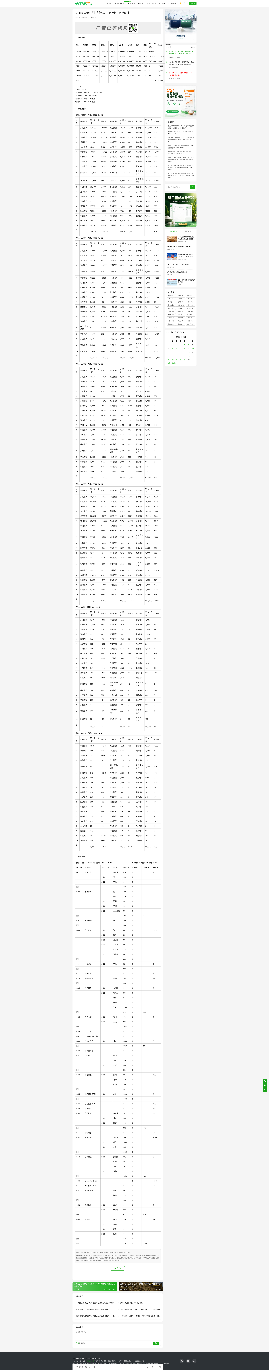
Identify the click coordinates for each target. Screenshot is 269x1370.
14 (180, 352)
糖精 (180, 318)
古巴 (190, 305)
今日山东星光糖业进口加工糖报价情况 (180, 132)
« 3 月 (169, 363)
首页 (110, 3)
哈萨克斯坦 (172, 308)
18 (168, 356)
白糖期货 (93, 18)
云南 (180, 299)
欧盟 (190, 311)
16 (189, 352)
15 (184, 352)
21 (180, 356)
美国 (171, 321)
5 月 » (174, 363)
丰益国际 (191, 295)
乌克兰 (171, 299)
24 (193, 356)
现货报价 (132, 3)
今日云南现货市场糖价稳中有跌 (177, 272)
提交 (156, 1343)
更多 (192, 47)
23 (189, 356)
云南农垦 (191, 299)
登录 (77, 1343)
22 (184, 356)
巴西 (190, 308)
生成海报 (80, 1367)
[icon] (182, 1361)
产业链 (163, 3)
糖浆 (171, 318)
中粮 (171, 295)
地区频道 (151, 3)
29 (185, 360)
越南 (180, 324)
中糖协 (180, 295)
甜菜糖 (190, 314)
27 (176, 360)
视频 (190, 321)
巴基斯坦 (181, 308)
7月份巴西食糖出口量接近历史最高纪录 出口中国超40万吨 (186, 239)
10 (193, 349)
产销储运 (173, 3)
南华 (190, 302)
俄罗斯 (180, 302)
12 (172, 352)
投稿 (193, 3)
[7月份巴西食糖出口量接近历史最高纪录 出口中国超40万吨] (172, 239)
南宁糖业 (171, 305)
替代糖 (180, 311)
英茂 (180, 321)
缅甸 (190, 318)
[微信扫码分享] (86, 1367)
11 (168, 352)
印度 (181, 305)
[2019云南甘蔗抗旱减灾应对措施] (172, 282)
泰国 (171, 314)
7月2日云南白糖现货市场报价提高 (178, 264)
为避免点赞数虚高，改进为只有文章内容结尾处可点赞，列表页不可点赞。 (181, 63)
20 (177, 356)
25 (169, 360)
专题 (141, 3)
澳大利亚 (181, 314)
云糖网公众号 (121, 3)
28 (181, 360)
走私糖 (171, 324)
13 (176, 352)
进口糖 (190, 324)
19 (172, 356)
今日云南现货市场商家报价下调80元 (179, 246)
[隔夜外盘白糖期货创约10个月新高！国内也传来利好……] (172, 256)
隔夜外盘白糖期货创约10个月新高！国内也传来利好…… (186, 256)
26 (173, 360)
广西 (171, 311)
